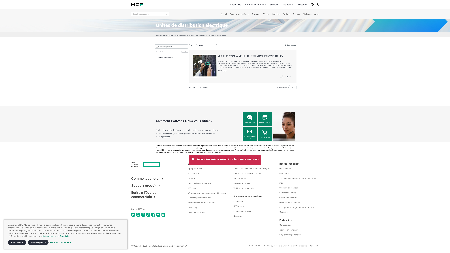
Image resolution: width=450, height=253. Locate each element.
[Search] (167, 14)
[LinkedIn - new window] (133, 215)
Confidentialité (255, 246)
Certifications (285, 225)
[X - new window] (138, 215)
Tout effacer (185, 52)
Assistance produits (264, 122)
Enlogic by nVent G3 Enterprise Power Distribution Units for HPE (250, 55)
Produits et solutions (255, 4)
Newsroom (238, 216)
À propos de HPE (195, 168)
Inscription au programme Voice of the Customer (296, 209)
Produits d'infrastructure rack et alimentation (181, 35)
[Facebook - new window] (153, 215)
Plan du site (314, 246)
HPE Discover (239, 206)
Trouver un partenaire (289, 230)
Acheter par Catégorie (165, 57)
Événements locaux (242, 211)
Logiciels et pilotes (241, 183)
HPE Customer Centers (289, 202)
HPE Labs (192, 188)
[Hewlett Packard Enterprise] (137, 4)
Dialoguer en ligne (250, 122)
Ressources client (289, 163)
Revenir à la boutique (161, 35)
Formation (284, 173)
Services (274, 4)
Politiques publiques (196, 212)
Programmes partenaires (290, 235)
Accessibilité (193, 173)
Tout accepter (17, 242)
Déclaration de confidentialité (56, 236)
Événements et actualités (247, 196)
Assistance (302, 4)
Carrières (192, 178)
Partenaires (285, 220)
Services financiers (287, 193)
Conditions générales (272, 246)
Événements (238, 201)
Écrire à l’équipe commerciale (143, 194)
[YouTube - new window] (158, 215)
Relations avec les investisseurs (201, 202)
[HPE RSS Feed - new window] (163, 215)
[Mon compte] (317, 4)
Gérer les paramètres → (60, 242)
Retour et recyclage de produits (247, 173)
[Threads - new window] (148, 215)
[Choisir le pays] (312, 4)
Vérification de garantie (243, 188)
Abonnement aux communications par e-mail (297, 180)
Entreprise (288, 4)
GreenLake (235, 4)
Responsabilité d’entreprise (199, 183)
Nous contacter (286, 168)
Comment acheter (265, 137)
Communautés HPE (288, 197)
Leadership (192, 207)
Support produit (143, 185)
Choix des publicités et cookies (295, 246)
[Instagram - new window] (143, 215)
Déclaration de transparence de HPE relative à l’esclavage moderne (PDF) (207, 195)
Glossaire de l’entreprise (289, 188)
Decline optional (38, 242)
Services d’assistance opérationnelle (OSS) (252, 168)
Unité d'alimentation (201, 35)
